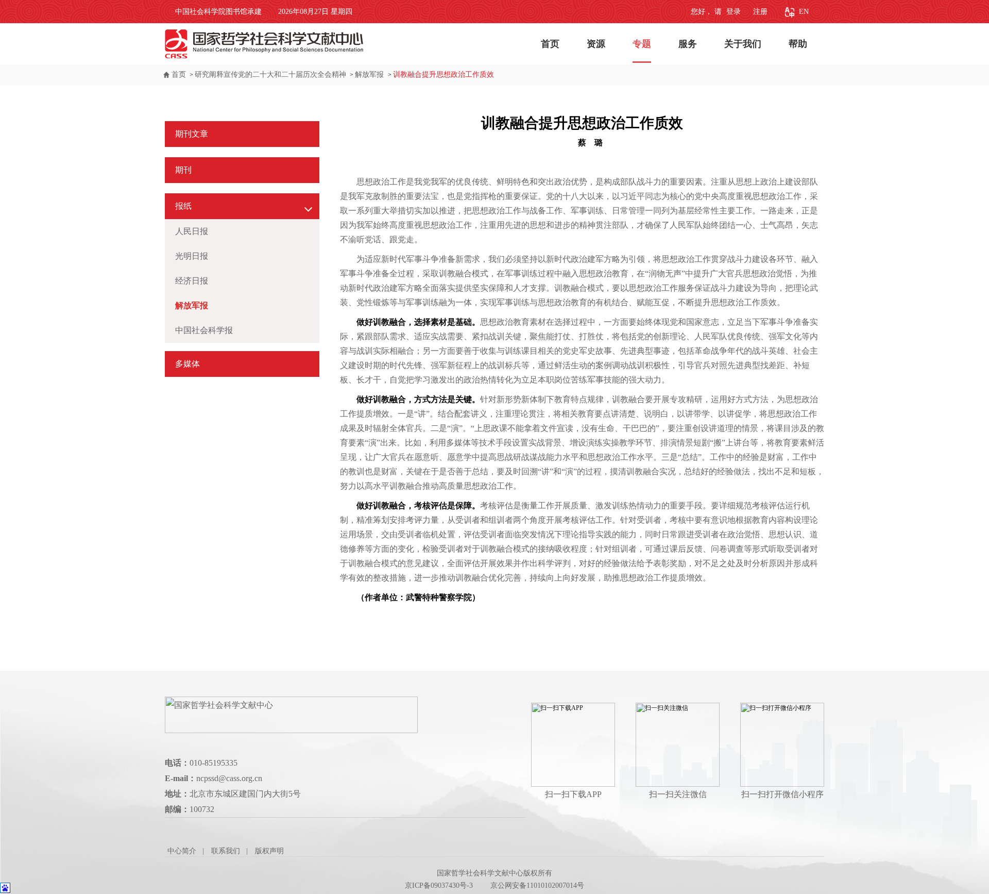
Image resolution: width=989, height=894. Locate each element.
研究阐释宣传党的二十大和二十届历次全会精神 (270, 74)
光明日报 (191, 256)
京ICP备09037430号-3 (439, 885)
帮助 (798, 44)
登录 (732, 11)
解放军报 (370, 74)
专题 (642, 44)
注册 (760, 11)
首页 (550, 44)
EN (804, 11)
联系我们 (225, 851)
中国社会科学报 (204, 330)
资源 (596, 44)
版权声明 (269, 851)
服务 (687, 44)
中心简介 (181, 851)
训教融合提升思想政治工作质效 (443, 74)
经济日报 (191, 280)
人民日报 (191, 231)
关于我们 (742, 44)
